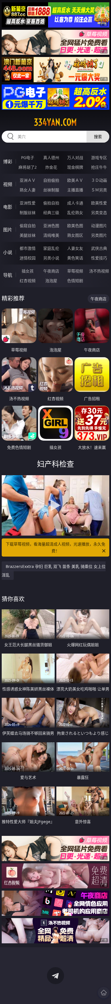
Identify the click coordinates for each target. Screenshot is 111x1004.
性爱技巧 (99, 258)
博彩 (7, 161)
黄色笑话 (75, 258)
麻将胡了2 (27, 167)
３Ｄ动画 (99, 180)
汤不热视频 (99, 271)
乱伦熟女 (75, 212)
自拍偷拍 (51, 180)
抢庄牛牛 (99, 167)
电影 (7, 207)
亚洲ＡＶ (28, 180)
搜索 (98, 136)
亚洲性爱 (28, 203)
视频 (7, 184)
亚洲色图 (51, 225)
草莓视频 (75, 271)
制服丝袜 (28, 212)
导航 (7, 275)
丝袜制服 (51, 190)
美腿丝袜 (28, 235)
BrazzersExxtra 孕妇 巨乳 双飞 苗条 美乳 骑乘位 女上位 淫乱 (54, 571)
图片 (7, 230)
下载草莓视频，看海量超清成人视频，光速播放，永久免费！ (55, 547)
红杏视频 (28, 280)
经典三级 (51, 212)
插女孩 (28, 271)
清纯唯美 (51, 235)
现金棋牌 (75, 167)
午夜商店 (51, 271)
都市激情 (28, 248)
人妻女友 (75, 248)
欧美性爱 (99, 203)
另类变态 (99, 212)
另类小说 (51, 258)
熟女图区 (75, 235)
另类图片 (99, 235)
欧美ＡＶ (75, 180)
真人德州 (51, 157)
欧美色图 (75, 225)
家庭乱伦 (51, 248)
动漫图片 (99, 225)
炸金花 (51, 167)
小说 (7, 252)
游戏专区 (99, 157)
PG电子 (27, 157)
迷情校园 (28, 258)
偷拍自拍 (51, 203)
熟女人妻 (28, 190)
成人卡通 (75, 203)
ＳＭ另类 (99, 190)
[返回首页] (103, 992)
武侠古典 (99, 248)
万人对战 (75, 157)
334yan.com (55, 122)
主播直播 (75, 190)
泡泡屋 (51, 280)
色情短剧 (75, 280)
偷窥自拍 (28, 225)
